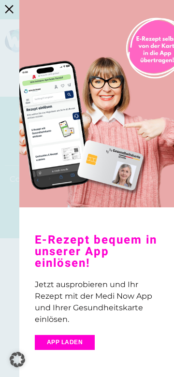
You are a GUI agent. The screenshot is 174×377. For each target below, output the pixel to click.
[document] (87, 188)
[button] (17, 359)
